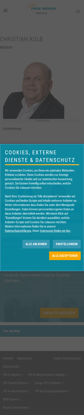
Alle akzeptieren (65, 256)
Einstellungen (67, 244)
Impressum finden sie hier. (55, 231)
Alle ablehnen (36, 244)
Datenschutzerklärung (18, 231)
